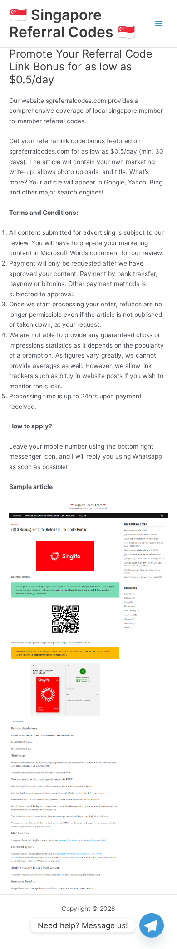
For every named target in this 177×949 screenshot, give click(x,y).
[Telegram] (151, 925)
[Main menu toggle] (159, 24)
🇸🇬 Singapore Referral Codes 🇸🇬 (72, 23)
